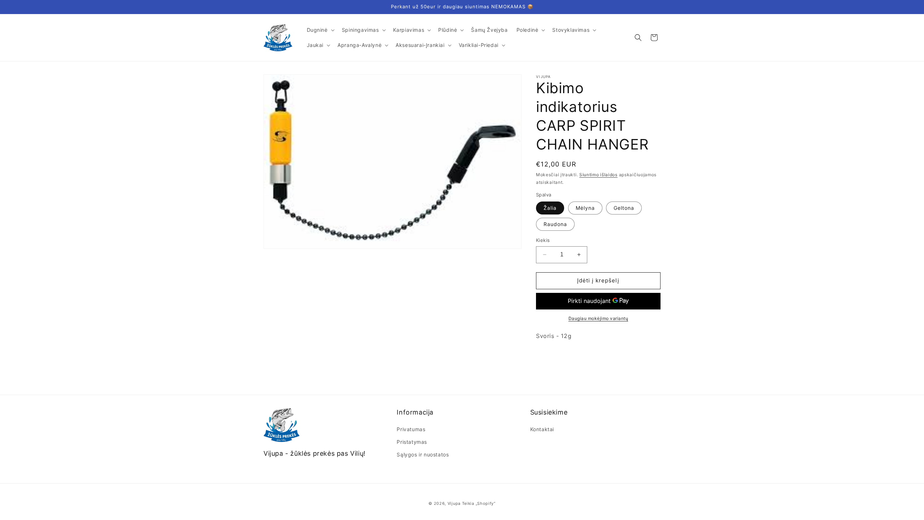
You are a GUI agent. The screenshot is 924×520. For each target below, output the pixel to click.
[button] (319, 30)
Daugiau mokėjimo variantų (598, 318)
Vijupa (454, 503)
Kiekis (543, 240)
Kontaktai (542, 429)
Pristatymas (412, 442)
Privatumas (411, 429)
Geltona (624, 208)
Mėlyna (585, 208)
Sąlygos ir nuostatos (423, 454)
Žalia (550, 208)
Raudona (555, 224)
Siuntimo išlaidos (598, 174)
